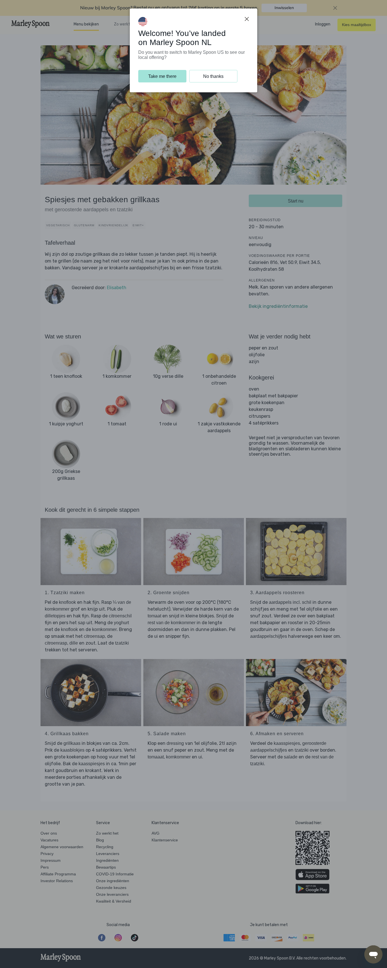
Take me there (162, 76)
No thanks (213, 76)
